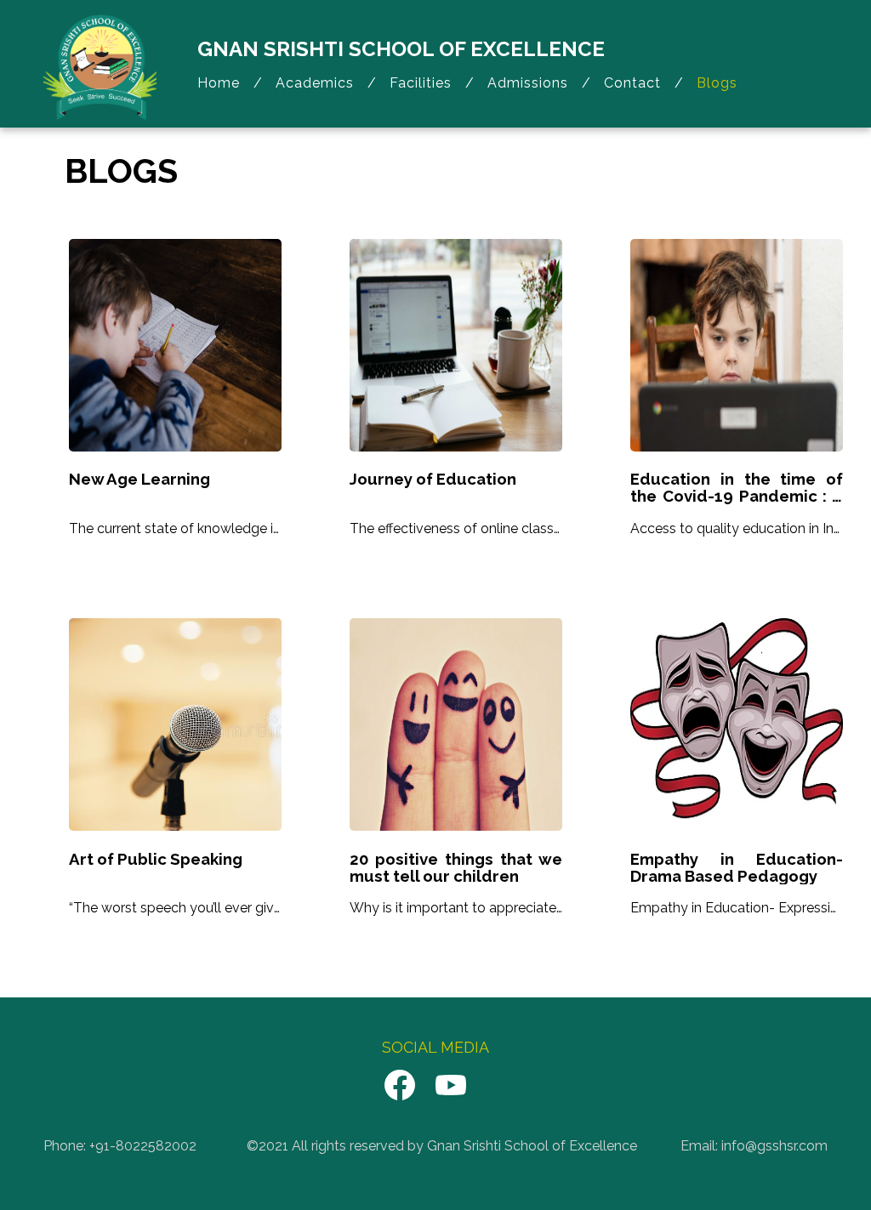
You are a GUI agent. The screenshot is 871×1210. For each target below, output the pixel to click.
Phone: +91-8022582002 (119, 1146)
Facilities (421, 83)
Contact (632, 83)
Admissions (527, 83)
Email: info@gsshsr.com (754, 1146)
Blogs (717, 83)
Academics (315, 83)
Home (218, 83)
